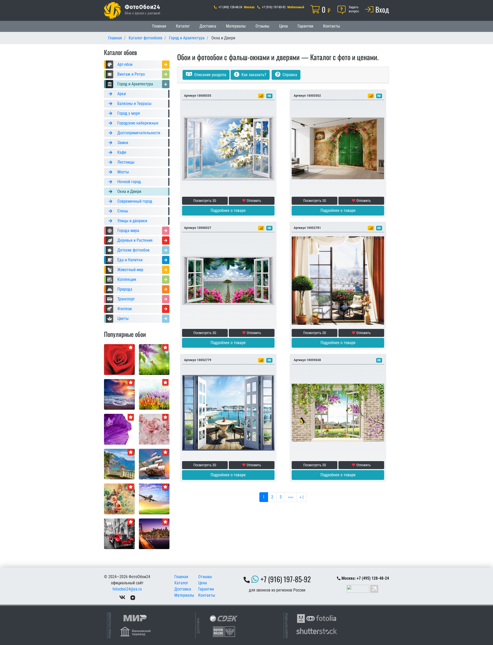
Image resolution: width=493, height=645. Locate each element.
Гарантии (305, 26)
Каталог (183, 26)
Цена (283, 26)
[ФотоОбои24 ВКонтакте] (122, 597)
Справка (289, 74)
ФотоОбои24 (142, 6)
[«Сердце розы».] (119, 359)
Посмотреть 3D (204, 201)
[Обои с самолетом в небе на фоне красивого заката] (154, 498)
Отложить (254, 201)
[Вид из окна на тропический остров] (228, 280)
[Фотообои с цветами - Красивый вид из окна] (228, 148)
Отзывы (262, 26)
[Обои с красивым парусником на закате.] (154, 463)
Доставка (208, 26)
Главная (159, 26)
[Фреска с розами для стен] (119, 498)
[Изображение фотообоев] (154, 359)
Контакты (331, 26)
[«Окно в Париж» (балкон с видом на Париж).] (338, 280)
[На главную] (112, 10)
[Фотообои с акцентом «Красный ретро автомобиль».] (119, 533)
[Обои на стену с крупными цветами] (154, 428)
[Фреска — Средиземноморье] (119, 463)
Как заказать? (253, 74)
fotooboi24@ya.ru (127, 589)
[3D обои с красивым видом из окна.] (338, 412)
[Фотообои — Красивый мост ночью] (154, 533)
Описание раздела (209, 74)
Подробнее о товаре (228, 210)
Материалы (236, 26)
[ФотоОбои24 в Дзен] (132, 597)
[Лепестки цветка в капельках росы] (119, 428)
